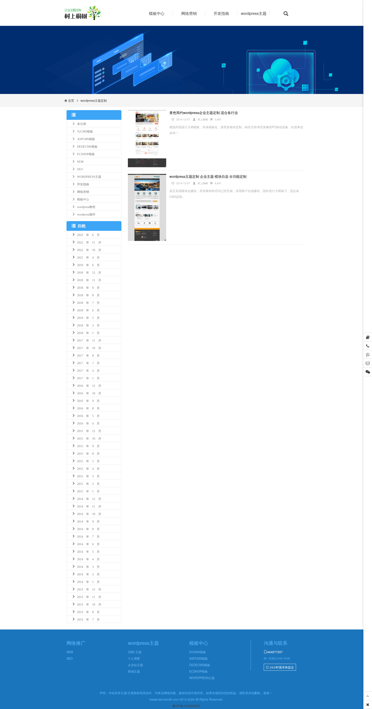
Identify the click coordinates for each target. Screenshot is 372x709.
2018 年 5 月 (88, 317)
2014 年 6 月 (88, 543)
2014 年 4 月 (88, 559)
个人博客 (134, 658)
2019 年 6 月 (88, 264)
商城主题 (134, 671)
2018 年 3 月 (88, 325)
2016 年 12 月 (89, 385)
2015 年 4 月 (88, 468)
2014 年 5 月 (88, 551)
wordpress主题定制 (91, 13)
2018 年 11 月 (89, 279)
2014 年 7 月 (88, 536)
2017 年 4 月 (88, 370)
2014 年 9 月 (88, 521)
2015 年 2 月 (88, 483)
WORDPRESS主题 (89, 176)
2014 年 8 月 (88, 528)
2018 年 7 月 (88, 302)
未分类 (81, 123)
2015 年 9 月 (88, 445)
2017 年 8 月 (88, 355)
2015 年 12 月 (89, 430)
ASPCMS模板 (86, 138)
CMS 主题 (134, 652)
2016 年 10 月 (89, 393)
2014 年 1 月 (88, 581)
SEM (80, 161)
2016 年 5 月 (88, 415)
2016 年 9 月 (88, 400)
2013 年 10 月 (89, 604)
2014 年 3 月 (88, 566)
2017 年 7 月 (88, 362)
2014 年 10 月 (89, 513)
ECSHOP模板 (86, 153)
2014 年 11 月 (89, 506)
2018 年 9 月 (88, 287)
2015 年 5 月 (88, 460)
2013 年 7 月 (88, 619)
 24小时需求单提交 (280, 667)
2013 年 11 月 (89, 596)
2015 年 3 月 (88, 476)
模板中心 (156, 13)
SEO (80, 168)
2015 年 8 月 (88, 453)
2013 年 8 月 (88, 611)
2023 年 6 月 (88, 234)
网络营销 (189, 13)
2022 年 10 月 (89, 249)
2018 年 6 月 (88, 310)
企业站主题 (135, 665)
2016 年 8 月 (88, 408)
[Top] (367, 696)
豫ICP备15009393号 (186, 706)
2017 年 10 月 (89, 347)
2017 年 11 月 (89, 340)
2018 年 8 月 (88, 295)
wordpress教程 (86, 206)
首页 (71, 100)
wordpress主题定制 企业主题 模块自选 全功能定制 (207, 176)
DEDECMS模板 (87, 146)
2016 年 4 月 (88, 423)
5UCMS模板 (85, 131)
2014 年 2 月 (88, 574)
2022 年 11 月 (89, 242)
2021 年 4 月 (88, 257)
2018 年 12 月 (89, 272)
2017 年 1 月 (88, 377)
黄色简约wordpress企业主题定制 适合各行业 (203, 112)
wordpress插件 (86, 214)
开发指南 (221, 13)
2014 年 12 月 (89, 498)
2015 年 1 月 (88, 491)
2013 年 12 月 (89, 589)
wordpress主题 (254, 13)
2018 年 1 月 (88, 332)
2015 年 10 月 (89, 438)
